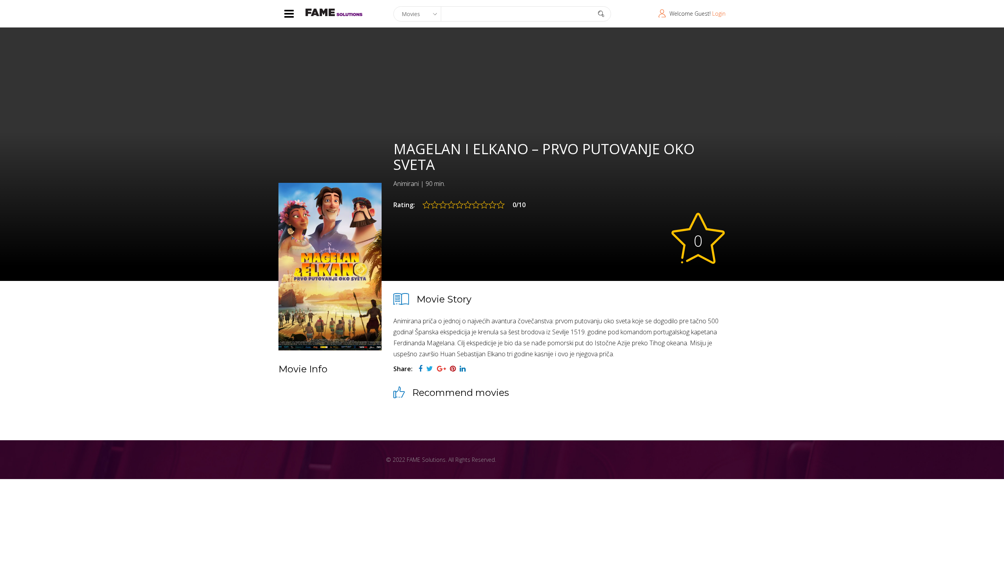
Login (719, 13)
